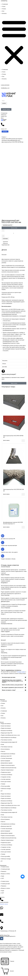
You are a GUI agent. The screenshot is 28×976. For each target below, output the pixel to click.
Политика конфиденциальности (7, 936)
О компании (5, 4)
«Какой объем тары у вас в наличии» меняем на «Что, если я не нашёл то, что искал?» (12, 681)
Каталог (4, 138)
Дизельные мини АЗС (6, 756)
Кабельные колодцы (6, 788)
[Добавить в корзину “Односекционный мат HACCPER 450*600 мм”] (23, 440)
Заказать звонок (4, 904)
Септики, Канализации (6, 758)
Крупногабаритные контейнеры (8, 737)
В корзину (5, 238)
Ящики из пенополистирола (8, 765)
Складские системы (6, 777)
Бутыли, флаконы (5, 749)
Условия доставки (5, 869)
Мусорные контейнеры (6, 730)
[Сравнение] (4, 433)
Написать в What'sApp (5, 910)
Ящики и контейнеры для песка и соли (10, 735)
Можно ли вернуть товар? (9, 690)
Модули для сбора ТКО (6, 732)
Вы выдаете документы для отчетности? (13, 687)
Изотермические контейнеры (8, 753)
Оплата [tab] (4, 363)
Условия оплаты (5, 866)
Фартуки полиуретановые (7, 770)
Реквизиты (3, 871)
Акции (2, 876)
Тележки (3, 783)
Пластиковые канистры (6, 746)
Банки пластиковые (6, 725)
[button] (14, 42)
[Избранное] (8, 433)
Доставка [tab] (4, 366)
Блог (3, 11)
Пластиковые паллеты (6, 739)
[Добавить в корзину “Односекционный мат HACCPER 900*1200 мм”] (23, 494)
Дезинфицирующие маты (14, 140)
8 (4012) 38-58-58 (5, 85)
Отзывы (4, 8)
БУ (1, 790)
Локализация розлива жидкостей (9, 742)
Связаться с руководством (6, 924)
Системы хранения (5, 779)
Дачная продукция (5, 760)
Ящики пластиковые (6, 728)
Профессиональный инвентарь (8, 767)
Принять (3, 955)
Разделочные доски (6, 772)
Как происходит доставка (8, 677)
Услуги (3, 6)
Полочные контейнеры (6, 774)
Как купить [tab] (4, 360)
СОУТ (2, 878)
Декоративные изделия (6, 763)
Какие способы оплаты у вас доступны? (12, 684)
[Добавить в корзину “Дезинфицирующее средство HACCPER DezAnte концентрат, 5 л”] (23, 527)
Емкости (3, 751)
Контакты (4, 13)
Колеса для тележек (6, 781)
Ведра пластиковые (6, 723)
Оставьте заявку (21, 671)
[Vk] (1, 938)
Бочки (2, 744)
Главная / (4, 137)
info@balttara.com (5, 88)
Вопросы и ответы (5, 873)
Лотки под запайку (5, 786)
